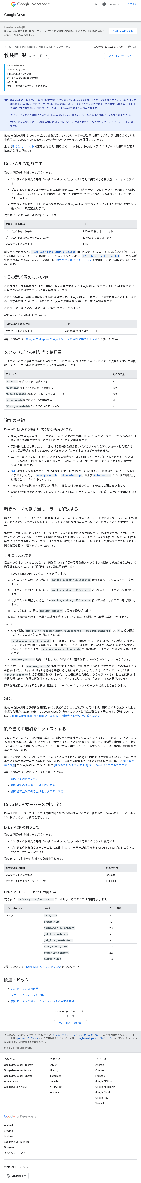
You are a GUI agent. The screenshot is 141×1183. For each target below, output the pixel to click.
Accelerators (11, 1081)
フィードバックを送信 (121, 56)
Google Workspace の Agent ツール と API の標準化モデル (62, 339)
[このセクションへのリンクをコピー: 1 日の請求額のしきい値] (51, 278)
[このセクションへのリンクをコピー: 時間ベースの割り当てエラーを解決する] (81, 509)
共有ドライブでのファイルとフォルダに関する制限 (42, 1001)
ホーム (7, 47)
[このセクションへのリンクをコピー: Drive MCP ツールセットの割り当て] (63, 892)
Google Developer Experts (18, 1075)
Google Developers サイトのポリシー (95, 1038)
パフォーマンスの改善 (25, 988)
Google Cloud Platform (16, 1141)
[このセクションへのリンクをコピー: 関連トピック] (32, 980)
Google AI (9, 1147)
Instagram (55, 1075)
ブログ (53, 1064)
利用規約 (9, 1166)
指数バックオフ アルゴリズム (74, 260)
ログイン (132, 4)
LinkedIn (54, 1081)
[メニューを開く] (5, 4)
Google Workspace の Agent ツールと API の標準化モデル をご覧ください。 (56, 715)
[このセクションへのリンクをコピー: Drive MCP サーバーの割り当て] (65, 805)
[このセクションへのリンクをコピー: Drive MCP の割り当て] (42, 828)
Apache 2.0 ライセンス (27, 1038)
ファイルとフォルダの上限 (27, 995)
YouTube (54, 1092)
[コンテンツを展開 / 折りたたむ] (27, 66)
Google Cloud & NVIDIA (16, 1086)
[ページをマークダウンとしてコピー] (41, 56)
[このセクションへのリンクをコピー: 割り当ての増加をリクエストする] (69, 729)
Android (99, 1064)
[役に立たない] (134, 46)
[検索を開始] (97, 4)
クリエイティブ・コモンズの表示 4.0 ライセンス (77, 1035)
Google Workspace (25, 47)
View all (99, 1103)
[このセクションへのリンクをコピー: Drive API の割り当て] (46, 164)
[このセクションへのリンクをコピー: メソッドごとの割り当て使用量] (65, 353)
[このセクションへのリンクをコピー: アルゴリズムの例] (35, 556)
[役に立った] (129, 46)
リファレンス (63, 47)
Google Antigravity (105, 1086)
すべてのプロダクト (14, 1152)
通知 (14, 471)
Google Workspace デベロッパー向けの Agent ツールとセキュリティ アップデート (81, 122)
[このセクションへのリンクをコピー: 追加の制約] (28, 421)
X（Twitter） (57, 1086)
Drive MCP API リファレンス (44, 967)
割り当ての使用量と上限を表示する (33, 785)
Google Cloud (102, 1092)
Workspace (40, 4)
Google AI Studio (104, 1081)
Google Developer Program (18, 1064)
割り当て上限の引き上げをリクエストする (37, 791)
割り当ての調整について (26, 779)
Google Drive (14, 15)
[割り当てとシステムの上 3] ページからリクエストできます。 (91, 765)
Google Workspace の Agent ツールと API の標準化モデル (82, 115)
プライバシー (24, 1166)
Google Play (101, 1097)
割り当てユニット (23, 146)
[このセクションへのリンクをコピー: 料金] (15, 699)
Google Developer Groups (17, 1070)
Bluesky (54, 1070)
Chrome (99, 1070)
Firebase (100, 1075)
